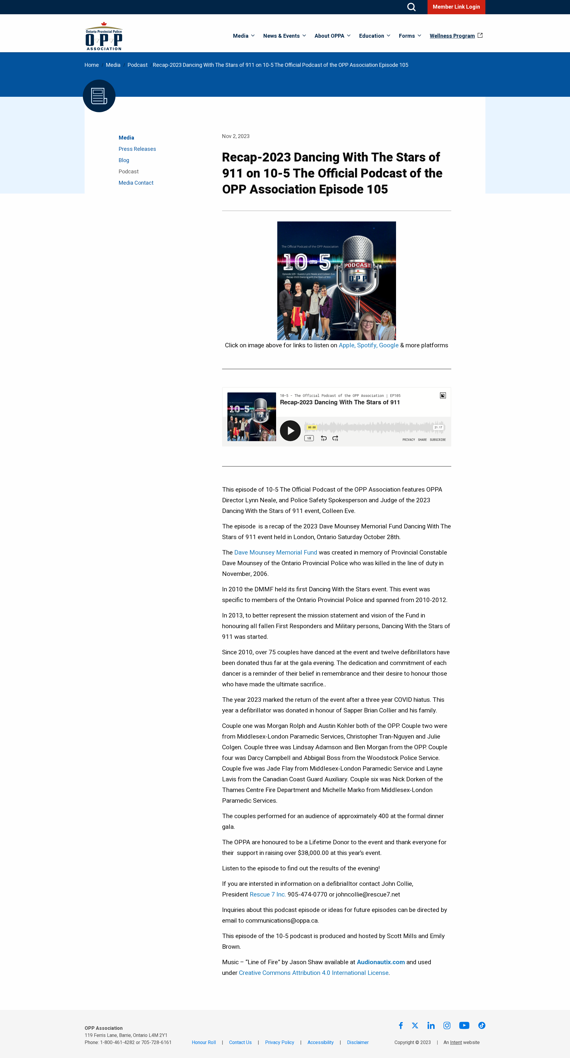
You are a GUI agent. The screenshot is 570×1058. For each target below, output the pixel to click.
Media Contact (136, 183)
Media (240, 36)
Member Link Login (456, 7)
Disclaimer (358, 1042)
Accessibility (321, 1042)
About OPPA (329, 36)
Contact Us (240, 1042)
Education (371, 36)
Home (92, 65)
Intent (456, 1042)
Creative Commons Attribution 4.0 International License (314, 973)
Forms (407, 36)
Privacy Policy (279, 1042)
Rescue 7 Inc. (267, 894)
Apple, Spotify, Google (369, 345)
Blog (124, 160)
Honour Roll (204, 1042)
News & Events (281, 36)
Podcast (138, 65)
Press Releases (137, 149)
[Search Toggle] (411, 7)
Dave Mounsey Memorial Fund (275, 552)
